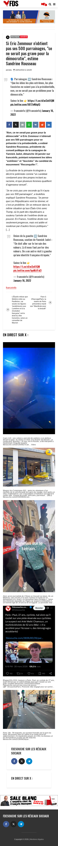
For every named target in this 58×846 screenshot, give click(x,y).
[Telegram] (29, 761)
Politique (15, 37)
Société (23, 37)
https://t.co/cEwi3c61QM (41, 101)
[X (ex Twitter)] (22, 761)
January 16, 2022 (22, 280)
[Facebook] (14, 761)
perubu (9, 70)
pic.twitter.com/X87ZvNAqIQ (25, 104)
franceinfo (11, 287)
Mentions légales (37, 839)
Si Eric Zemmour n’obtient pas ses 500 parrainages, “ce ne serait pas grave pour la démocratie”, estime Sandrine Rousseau (29, 53)
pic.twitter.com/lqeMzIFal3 (27, 270)
